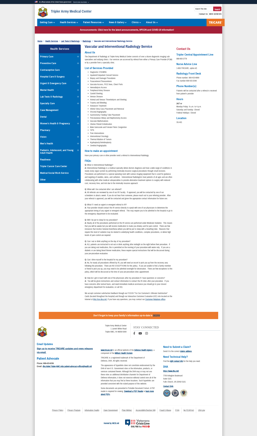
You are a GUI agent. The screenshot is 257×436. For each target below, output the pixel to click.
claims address (186, 351)
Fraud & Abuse (165, 410)
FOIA (177, 410)
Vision (43, 136)
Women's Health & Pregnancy (55, 123)
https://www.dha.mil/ (171, 371)
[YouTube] (140, 333)
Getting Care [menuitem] (46, 22)
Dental (43, 116)
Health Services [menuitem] (68, 22)
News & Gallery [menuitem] (116, 22)
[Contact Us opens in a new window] (203, 14)
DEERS (156, 315)
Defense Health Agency (143, 350)
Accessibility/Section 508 (145, 410)
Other (43, 179)
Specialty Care (47, 103)
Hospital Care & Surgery (52, 76)
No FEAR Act (189, 410)
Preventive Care (48, 63)
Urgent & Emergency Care (53, 83)
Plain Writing (127, 410)
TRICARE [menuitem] (216, 22)
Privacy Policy (57, 410)
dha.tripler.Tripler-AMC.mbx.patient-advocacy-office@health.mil (67, 366)
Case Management (49, 110)
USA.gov (201, 410)
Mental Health (47, 90)
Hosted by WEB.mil (111, 423)
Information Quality (92, 410)
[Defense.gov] (167, 392)
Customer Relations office (155, 299)
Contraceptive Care (50, 69)
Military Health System (124, 353)
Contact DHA (168, 386)
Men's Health (46, 143)
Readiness (45, 159)
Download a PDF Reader (133, 391)
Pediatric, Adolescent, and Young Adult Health (56, 151)
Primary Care (46, 56)
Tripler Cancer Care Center (53, 166)
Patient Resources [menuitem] (92, 22)
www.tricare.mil (106, 350)
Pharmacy (45, 130)
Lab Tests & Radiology (51, 96)
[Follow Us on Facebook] (134, 333)
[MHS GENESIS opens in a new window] (215, 14)
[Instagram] (146, 333)
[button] (81, 2)
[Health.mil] (175, 392)
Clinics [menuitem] (135, 22)
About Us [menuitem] (150, 22)
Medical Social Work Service (54, 173)
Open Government (110, 410)
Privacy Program (73, 410)
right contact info (176, 361)
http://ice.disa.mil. (100, 299)
